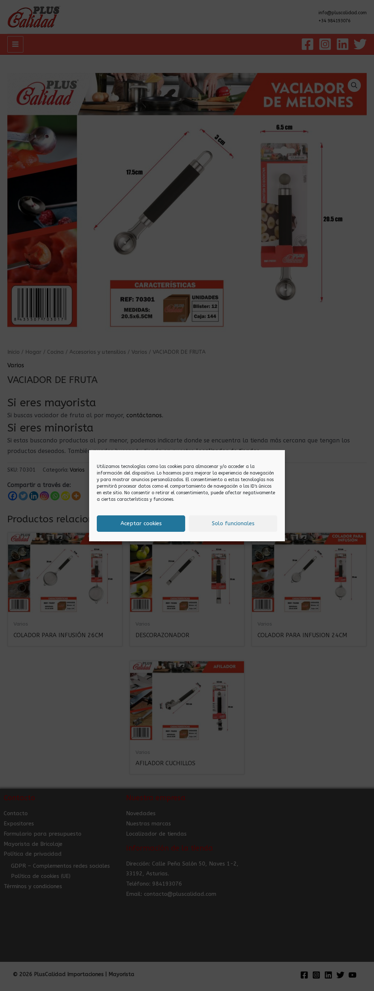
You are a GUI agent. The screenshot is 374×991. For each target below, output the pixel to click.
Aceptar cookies (141, 523)
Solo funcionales (233, 523)
